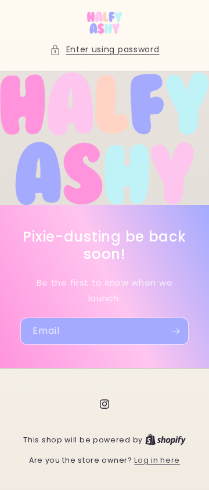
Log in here (157, 460)
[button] (105, 49)
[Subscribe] (175, 331)
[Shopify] (165, 439)
